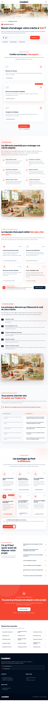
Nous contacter (31, 680)
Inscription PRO (6, 688)
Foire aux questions (7, 680)
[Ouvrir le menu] (2, 2)
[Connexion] (45, 2)
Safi (6, 21)
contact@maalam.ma (7, 666)
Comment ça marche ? (8, 678)
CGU (28, 678)
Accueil (2, 21)
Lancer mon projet (23, 126)
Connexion (5, 689)
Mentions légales (31, 677)
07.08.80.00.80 (6, 668)
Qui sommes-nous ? (7, 677)
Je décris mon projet (39, 287)
